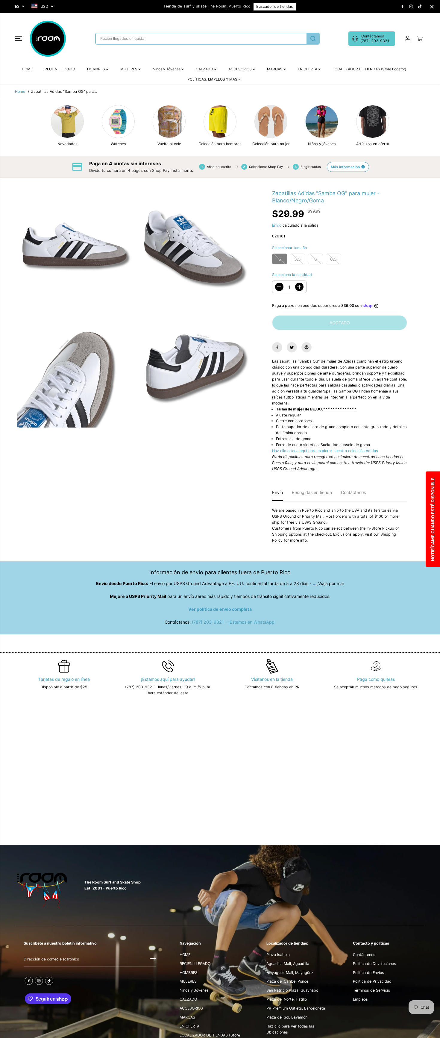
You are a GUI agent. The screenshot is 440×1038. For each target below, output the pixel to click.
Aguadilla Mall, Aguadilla (287, 963)
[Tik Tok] (420, 6)
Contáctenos (353, 492)
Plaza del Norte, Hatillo (286, 999)
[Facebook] (402, 6)
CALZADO (205, 69)
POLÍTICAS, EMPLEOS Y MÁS (212, 79)
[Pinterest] (306, 347)
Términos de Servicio (371, 990)
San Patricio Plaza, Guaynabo (292, 990)
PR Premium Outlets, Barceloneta (295, 1008)
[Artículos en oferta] (372, 121)
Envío (276, 225)
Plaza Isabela (278, 954)
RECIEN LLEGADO (60, 69)
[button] (18, 38)
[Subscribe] (153, 959)
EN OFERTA (308, 69)
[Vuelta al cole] (169, 121)
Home (20, 91)
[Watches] (118, 121)
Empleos (360, 999)
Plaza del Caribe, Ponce (287, 981)
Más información (345, 167)
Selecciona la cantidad (292, 274)
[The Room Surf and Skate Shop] (47, 38)
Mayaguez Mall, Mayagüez (289, 972)
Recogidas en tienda (312, 492)
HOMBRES (96, 69)
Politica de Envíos (368, 972)
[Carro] (419, 38)
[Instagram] (411, 6)
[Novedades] (67, 121)
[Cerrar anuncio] (432, 6)
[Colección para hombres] (220, 121)
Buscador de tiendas (274, 6)
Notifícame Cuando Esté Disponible (432, 519)
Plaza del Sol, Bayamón (286, 1017)
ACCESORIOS (240, 69)
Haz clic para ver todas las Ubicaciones (290, 1029)
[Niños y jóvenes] (321, 121)
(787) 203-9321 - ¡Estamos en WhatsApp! (234, 622)
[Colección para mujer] (270, 121)
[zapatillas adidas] (74, 249)
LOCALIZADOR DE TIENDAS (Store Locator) (369, 69)
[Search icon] (313, 39)
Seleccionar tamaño (289, 248)
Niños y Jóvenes (167, 69)
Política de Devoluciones (374, 963)
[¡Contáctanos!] (371, 38)
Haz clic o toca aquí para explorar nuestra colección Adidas (325, 450)
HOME (27, 69)
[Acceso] (407, 38)
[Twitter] (292, 347)
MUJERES (129, 69)
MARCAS (275, 69)
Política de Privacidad (372, 981)
